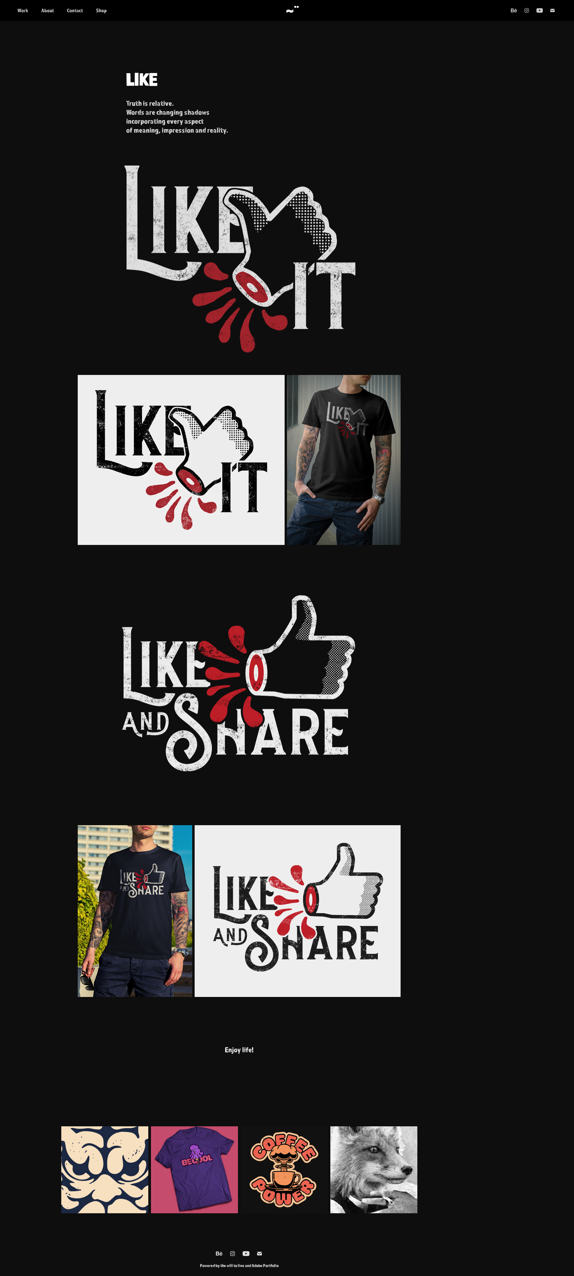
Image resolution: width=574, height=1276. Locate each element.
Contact (75, 10)
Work (22, 10)
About (47, 10)
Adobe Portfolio (265, 1265)
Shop (101, 10)
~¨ (292, 10)
